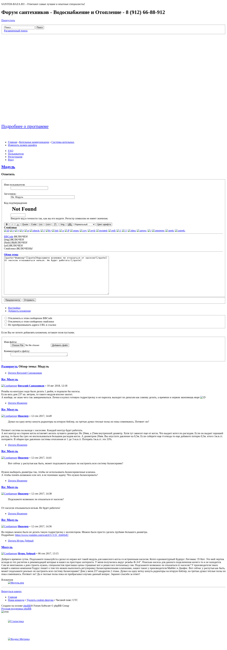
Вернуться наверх (11, 591)
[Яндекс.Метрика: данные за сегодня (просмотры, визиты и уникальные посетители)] (19, 639)
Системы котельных (62, 142)
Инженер (23, 416)
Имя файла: (10, 342)
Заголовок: (10, 193)
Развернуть (9, 366)
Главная (12, 142)
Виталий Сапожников (31, 385)
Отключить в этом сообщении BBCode (29, 318)
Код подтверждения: (15, 203)
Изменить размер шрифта (22, 145)
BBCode (8, 236)
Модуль (8, 167)
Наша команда (16, 600)
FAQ (10, 150)
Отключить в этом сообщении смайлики (30, 321)
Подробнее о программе (25, 126)
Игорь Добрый (26, 553)
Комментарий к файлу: (17, 351)
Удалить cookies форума (40, 600)
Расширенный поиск (16, 30)
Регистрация (15, 156)
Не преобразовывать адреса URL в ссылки (31, 324)
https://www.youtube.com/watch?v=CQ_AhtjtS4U (41, 535)
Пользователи (16, 153)
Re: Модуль (9, 379)
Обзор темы (11, 254)
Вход (11, 159)
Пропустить (8, 20)
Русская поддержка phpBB (16, 608)
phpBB (27, 605)
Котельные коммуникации (34, 142)
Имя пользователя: (14, 184)
